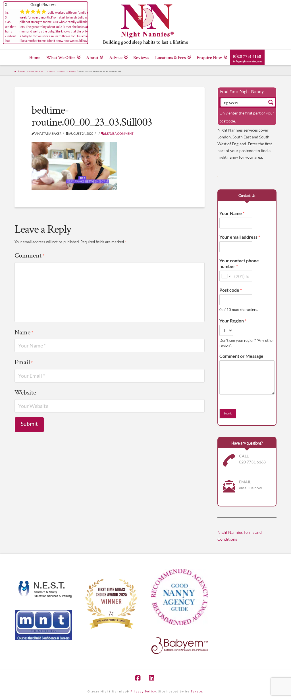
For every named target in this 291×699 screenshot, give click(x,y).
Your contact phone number (239, 263)
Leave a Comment (119, 133)
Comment (29, 255)
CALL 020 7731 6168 (252, 458)
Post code (230, 290)
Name (23, 332)
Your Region (232, 320)
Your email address (239, 237)
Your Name (231, 213)
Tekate (196, 691)
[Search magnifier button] (271, 102)
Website (25, 392)
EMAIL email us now (250, 484)
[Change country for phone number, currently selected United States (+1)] (225, 276)
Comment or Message (241, 356)
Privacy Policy (143, 691)
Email (23, 362)
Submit (228, 413)
